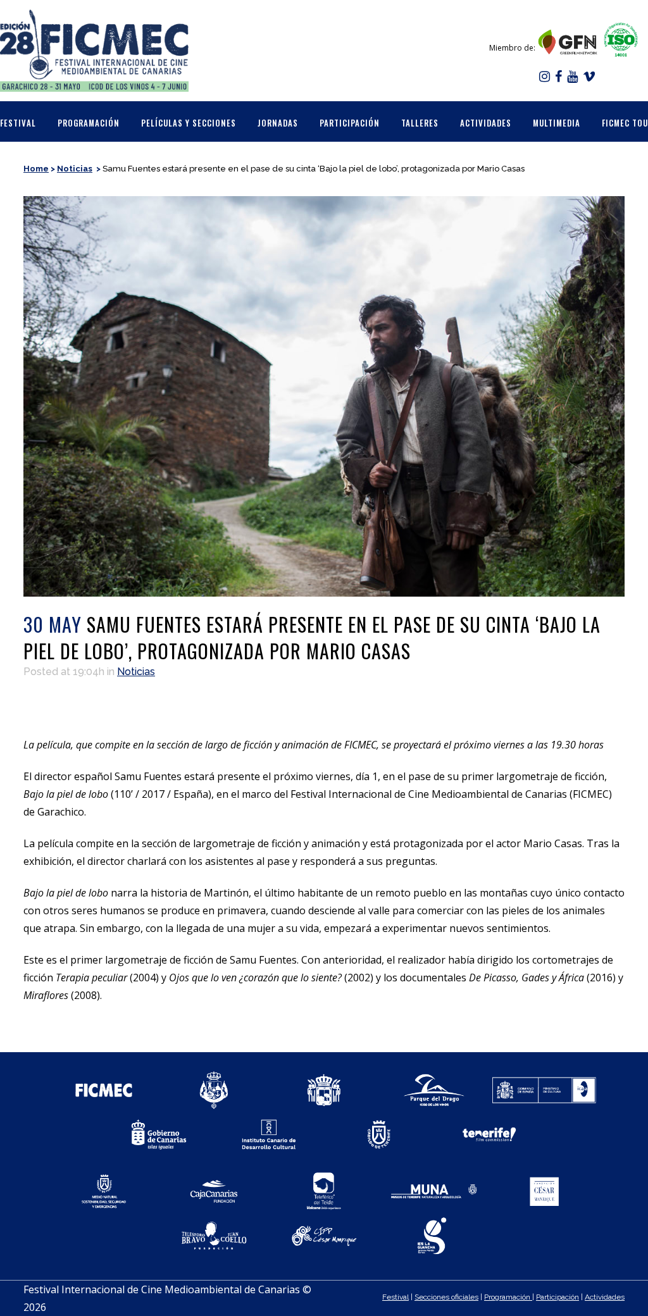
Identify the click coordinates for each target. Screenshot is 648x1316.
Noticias (74, 168)
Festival (395, 1297)
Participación (557, 1297)
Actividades (605, 1297)
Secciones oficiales (446, 1297)
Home (36, 168)
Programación (508, 1297)
